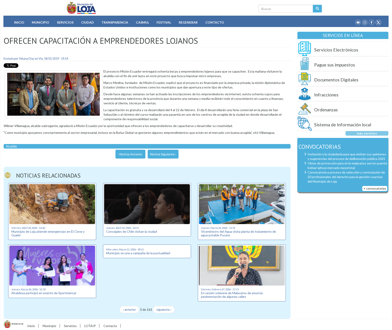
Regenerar (188, 22)
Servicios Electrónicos (336, 49)
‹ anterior (129, 309)
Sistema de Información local (342, 124)
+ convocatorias (374, 188)
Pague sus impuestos (334, 64)
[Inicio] (81, 8)
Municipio (40, 22)
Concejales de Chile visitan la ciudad (131, 231)
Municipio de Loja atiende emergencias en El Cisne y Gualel (48, 233)
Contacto (214, 22)
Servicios (65, 22)
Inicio (19, 22)
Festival (164, 22)
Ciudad (87, 22)
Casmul (142, 22)
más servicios (367, 133)
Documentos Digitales (336, 79)
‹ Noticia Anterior (130, 154)
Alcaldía (11, 146)
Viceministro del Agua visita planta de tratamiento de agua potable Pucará (238, 233)
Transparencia (114, 22)
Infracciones (326, 94)
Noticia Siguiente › (163, 154)
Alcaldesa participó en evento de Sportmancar (43, 293)
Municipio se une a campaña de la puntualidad (138, 253)
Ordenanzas (326, 109)
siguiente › (163, 309)
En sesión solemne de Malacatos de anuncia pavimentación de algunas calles (232, 294)
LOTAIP (90, 326)
